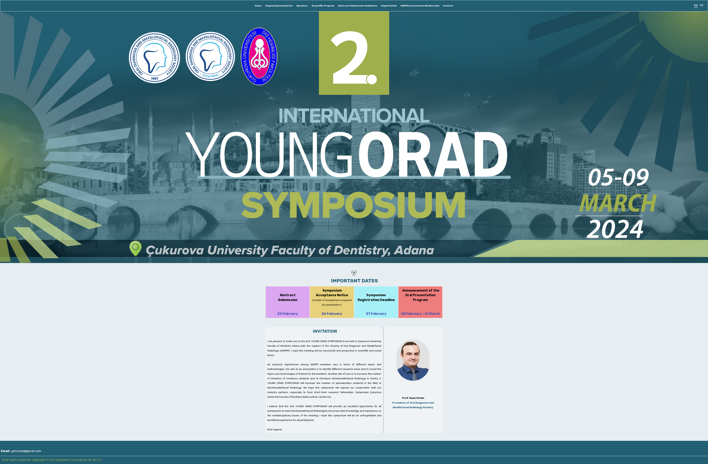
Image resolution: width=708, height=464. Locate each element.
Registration (389, 5)
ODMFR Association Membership (419, 5)
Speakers (302, 5)
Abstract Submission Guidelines (357, 5)
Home (258, 5)
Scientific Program (323, 5)
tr (701, 5)
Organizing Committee (279, 5)
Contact (448, 5)
